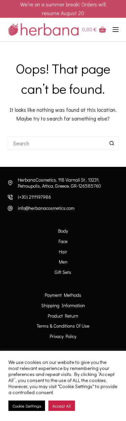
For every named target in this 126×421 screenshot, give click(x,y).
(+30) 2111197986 (34, 197)
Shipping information (63, 305)
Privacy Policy (63, 336)
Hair (63, 252)
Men (63, 262)
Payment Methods (63, 295)
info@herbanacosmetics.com (46, 208)
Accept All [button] (61, 406)
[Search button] (112, 143)
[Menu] (116, 30)
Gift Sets (63, 272)
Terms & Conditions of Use (63, 326)
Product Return (63, 316)
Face (63, 241)
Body (63, 231)
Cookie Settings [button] (26, 406)
